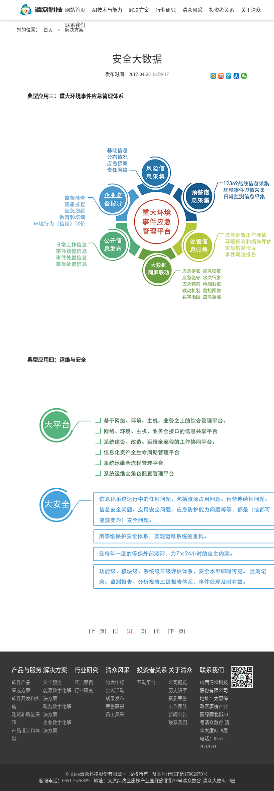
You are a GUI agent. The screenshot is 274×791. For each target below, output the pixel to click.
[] (129, 631)
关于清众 (251, 10)
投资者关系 (221, 10)
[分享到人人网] (236, 76)
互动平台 (146, 682)
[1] (116, 631)
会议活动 (115, 690)
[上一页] (97, 631)
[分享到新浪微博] (221, 76)
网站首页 (75, 10)
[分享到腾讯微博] (229, 76)
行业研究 (166, 10)
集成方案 (21, 690)
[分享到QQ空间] (213, 76)
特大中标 (115, 682)
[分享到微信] (244, 76)
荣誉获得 (115, 706)
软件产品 (21, 682)
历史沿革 (177, 690)
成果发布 (115, 698)
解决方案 (139, 10)
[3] (143, 631)
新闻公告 (177, 714)
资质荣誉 (177, 698)
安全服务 (52, 682)
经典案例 (84, 682)
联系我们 (75, 25)
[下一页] (176, 631)
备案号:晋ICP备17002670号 (180, 774)
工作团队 (177, 706)
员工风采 (115, 714)
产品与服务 (27, 670)
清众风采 (192, 10)
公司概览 (177, 682)
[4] (157, 631)
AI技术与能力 (107, 10)
